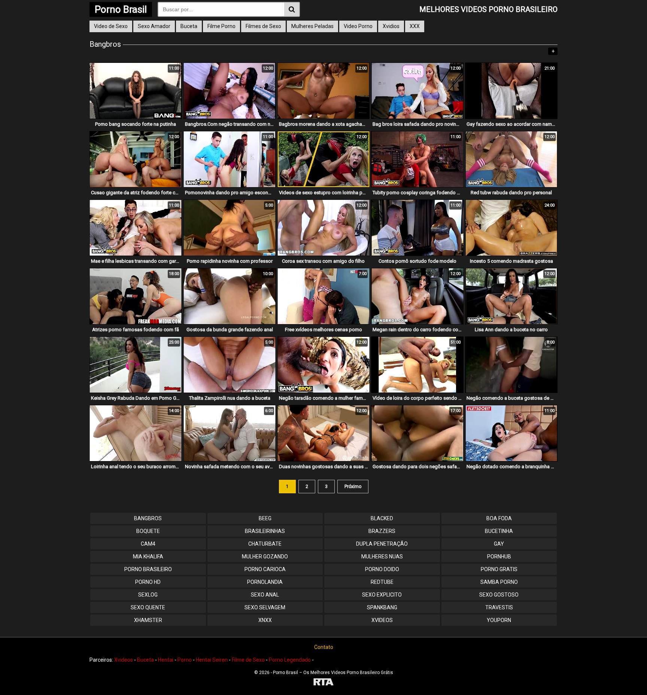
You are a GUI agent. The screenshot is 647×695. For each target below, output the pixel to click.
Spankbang (382, 607)
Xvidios (391, 26)
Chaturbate (265, 544)
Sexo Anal (265, 595)
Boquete (148, 531)
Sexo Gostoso (499, 595)
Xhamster (148, 620)
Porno (184, 660)
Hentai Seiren (212, 660)
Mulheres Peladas (312, 26)
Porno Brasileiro (148, 569)
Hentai (165, 660)
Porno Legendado (290, 660)
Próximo (352, 486)
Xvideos (382, 620)
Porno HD (148, 582)
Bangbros (148, 518)
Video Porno (358, 26)
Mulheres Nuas (382, 557)
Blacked (382, 518)
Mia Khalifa (148, 557)
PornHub (499, 557)
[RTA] (323, 682)
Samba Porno (499, 582)
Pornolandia (265, 582)
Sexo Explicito (382, 595)
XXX (415, 26)
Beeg (265, 518)
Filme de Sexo (248, 660)
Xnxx (265, 620)
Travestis (499, 607)
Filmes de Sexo (263, 26)
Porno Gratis (499, 569)
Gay (499, 544)
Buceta (188, 26)
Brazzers (381, 531)
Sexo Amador (154, 26)
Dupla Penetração (382, 544)
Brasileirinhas (265, 531)
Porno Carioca (265, 569)
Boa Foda (499, 518)
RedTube (382, 582)
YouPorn (499, 620)
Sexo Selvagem (264, 607)
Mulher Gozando (265, 557)
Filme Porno (221, 26)
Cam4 (148, 544)
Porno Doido (382, 569)
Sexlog (148, 595)
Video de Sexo (111, 26)
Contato (323, 647)
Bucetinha (499, 531)
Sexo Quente (148, 607)
